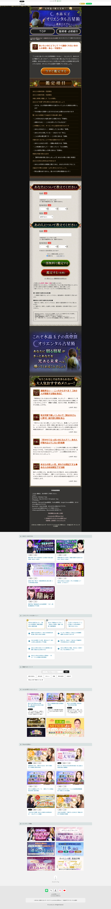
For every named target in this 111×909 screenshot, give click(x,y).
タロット (47, 676)
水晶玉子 (69, 676)
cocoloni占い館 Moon (55, 895)
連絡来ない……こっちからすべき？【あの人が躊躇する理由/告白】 (58, 392)
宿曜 (54, 676)
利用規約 (56, 317)
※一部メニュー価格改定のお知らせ (55, 278)
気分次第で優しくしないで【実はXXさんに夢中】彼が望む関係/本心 (58, 416)
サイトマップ (61, 520)
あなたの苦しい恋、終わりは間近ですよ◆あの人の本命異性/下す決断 (59, 466)
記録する (50, 256)
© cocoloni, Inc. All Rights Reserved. (56, 904)
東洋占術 (40, 676)
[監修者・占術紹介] (68, 31)
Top (55, 518)
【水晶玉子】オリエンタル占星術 (50, 38)
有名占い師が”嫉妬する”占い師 (35, 680)
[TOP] (42, 31)
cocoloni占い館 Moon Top (36, 38)
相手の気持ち (31, 676)
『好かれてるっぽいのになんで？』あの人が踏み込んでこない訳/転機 (58, 441)
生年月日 (43, 205)
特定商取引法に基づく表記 (55, 513)
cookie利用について (55, 894)
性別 (41, 213)
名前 (41, 193)
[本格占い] (22, 4)
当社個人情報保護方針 (40, 316)
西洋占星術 (60, 676)
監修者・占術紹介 (51, 520)
